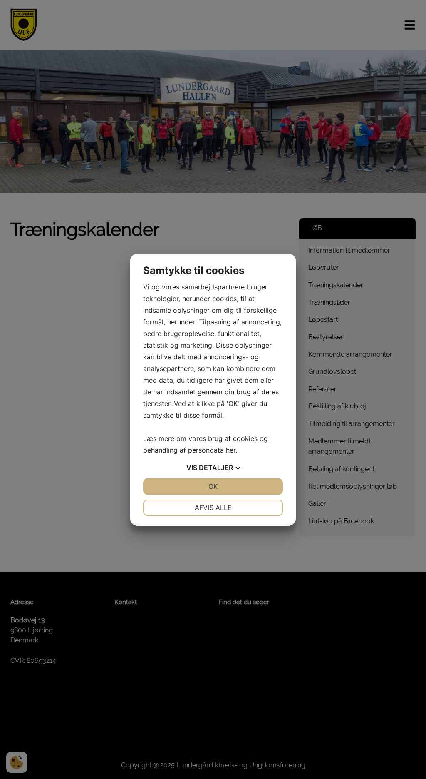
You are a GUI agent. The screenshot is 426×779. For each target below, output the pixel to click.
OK (213, 486)
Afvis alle (213, 507)
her (230, 450)
